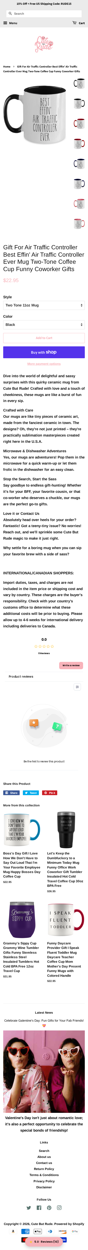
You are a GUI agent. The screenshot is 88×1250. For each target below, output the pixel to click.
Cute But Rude (42, 1224)
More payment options (44, 364)
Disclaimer (44, 1187)
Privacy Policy (44, 1181)
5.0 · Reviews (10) (46, 1242)
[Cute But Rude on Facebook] (39, 1208)
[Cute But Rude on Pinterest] (49, 1208)
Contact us (44, 1163)
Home (6, 67)
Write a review (71, 665)
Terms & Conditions (44, 1175)
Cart (81, 23)
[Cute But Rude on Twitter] (28, 1208)
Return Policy (44, 1169)
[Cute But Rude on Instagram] (59, 1208)
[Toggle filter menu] (77, 687)
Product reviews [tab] (21, 676)
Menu (12, 23)
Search (44, 1151)
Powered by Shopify (69, 1224)
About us (44, 1157)
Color (8, 316)
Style (7, 297)
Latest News (44, 1012)
